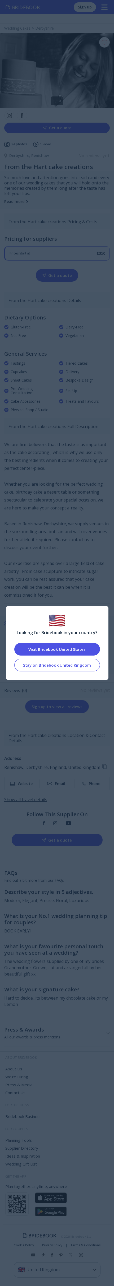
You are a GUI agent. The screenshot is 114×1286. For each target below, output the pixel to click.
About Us (13, 1068)
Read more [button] (14, 201)
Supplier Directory (21, 1148)
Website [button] (25, 783)
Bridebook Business (23, 1116)
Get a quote (60, 127)
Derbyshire (20, 155)
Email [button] (60, 783)
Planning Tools (18, 1140)
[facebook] (44, 823)
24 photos (19, 144)
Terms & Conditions (85, 1245)
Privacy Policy (52, 1245)
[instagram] (55, 823)
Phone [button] (94, 783)
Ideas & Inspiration (22, 1156)
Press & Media (18, 1084)
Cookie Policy (24, 1245)
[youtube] (68, 823)
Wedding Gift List (21, 1164)
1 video (45, 144)
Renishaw (40, 155)
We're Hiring (16, 1076)
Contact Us (15, 1092)
